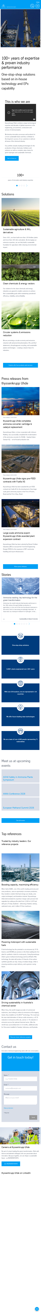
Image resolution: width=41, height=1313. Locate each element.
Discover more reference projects (20, 1037)
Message (6, 1094)
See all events (20, 820)
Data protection (8, 1108)
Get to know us (11, 158)
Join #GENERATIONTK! (11, 1164)
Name (6, 1075)
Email (6, 1085)
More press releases (20, 566)
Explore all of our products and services (20, 365)
